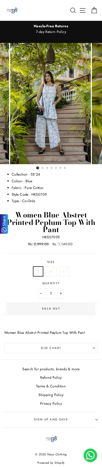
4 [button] (52, 168)
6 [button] (60, 168)
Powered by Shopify (51, 463)
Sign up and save (51, 419)
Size (51, 262)
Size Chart (51, 348)
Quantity (51, 283)
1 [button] (37, 167)
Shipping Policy (50, 394)
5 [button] (56, 168)
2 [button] (43, 168)
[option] (51, 29)
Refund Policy (51, 377)
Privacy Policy (51, 403)
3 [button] (47, 168)
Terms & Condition (51, 386)
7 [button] (65, 168)
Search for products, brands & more (50, 369)
